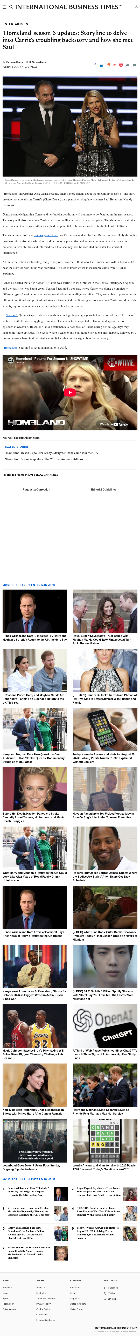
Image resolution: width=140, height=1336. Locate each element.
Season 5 (11, 315)
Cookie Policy (43, 1309)
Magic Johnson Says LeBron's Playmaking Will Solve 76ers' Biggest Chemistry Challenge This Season (33, 1054)
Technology (8, 1304)
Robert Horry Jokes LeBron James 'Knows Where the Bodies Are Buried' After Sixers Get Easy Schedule (105, 876)
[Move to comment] (134, 65)
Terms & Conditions (46, 1298)
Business (7, 1287)
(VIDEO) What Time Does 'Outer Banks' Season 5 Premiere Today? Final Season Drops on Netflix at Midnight (105, 936)
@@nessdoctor (38, 62)
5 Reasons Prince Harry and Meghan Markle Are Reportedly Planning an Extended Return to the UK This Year (33, 699)
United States (76, 1309)
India (72, 1293)
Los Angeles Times (46, 235)
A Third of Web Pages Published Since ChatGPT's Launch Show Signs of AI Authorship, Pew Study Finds (105, 1054)
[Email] (128, 65)
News (5, 1293)
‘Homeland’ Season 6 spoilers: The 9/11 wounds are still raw (44, 459)
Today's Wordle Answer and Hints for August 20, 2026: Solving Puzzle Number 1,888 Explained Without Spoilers (104, 758)
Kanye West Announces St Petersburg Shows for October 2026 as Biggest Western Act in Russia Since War (34, 995)
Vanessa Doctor (15, 62)
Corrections (42, 1314)
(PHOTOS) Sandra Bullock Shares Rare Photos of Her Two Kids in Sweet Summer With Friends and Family (105, 699)
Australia (74, 1287)
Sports (6, 1298)
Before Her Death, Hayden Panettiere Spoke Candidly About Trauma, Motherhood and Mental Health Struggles (34, 817)
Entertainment (9, 1309)
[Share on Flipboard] (115, 65)
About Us (41, 1287)
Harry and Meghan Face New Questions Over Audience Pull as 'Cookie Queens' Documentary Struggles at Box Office (34, 758)
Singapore (75, 1298)
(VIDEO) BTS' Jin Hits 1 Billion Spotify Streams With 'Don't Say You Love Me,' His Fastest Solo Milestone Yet (103, 995)
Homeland (10, 347)
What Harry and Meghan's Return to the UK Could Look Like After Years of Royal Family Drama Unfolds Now (35, 876)
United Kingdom (78, 1304)
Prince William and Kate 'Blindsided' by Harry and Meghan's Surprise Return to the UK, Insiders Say (28, 1191)
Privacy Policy (43, 1304)
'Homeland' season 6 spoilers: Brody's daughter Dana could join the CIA (51, 453)
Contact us (41, 1293)
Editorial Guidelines (103, 489)
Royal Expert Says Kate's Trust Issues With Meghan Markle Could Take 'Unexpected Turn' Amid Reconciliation (102, 639)
